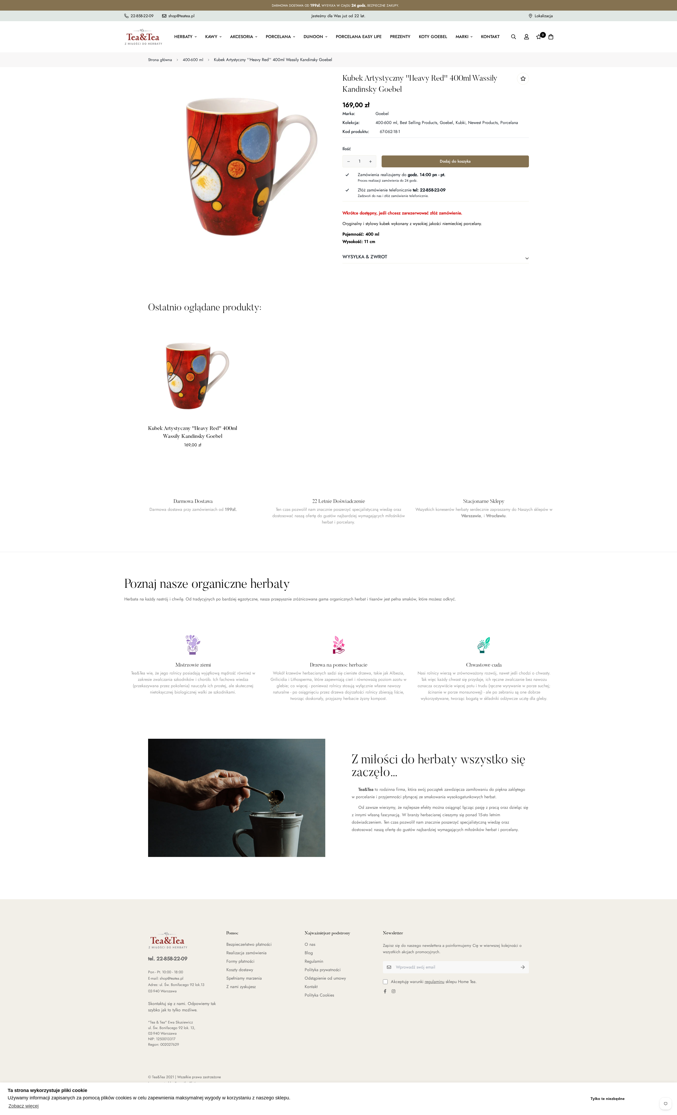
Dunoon (313, 37)
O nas (310, 944)
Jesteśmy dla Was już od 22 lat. (338, 16)
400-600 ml (193, 60)
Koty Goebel (433, 37)
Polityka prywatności (323, 970)
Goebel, (447, 123)
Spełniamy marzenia (244, 978)
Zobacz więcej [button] (23, 1106)
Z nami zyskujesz (241, 987)
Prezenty (400, 37)
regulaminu (434, 982)
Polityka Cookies (319, 995)
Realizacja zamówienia (246, 953)
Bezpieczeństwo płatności (249, 944)
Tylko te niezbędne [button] (608, 1098)
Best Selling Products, (419, 123)
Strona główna (160, 60)
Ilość (346, 149)
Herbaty (183, 37)
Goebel (382, 114)
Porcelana (278, 37)
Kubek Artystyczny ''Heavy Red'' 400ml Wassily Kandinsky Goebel (192, 432)
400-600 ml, (387, 123)
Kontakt (490, 37)
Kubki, (461, 123)
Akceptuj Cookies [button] (650, 1098)
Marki (462, 37)
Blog (309, 953)
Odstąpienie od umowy (325, 978)
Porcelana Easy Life (359, 37)
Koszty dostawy (239, 970)
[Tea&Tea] (143, 36)
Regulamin (314, 961)
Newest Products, (483, 123)
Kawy (211, 37)
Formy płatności (240, 961)
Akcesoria (241, 37)
